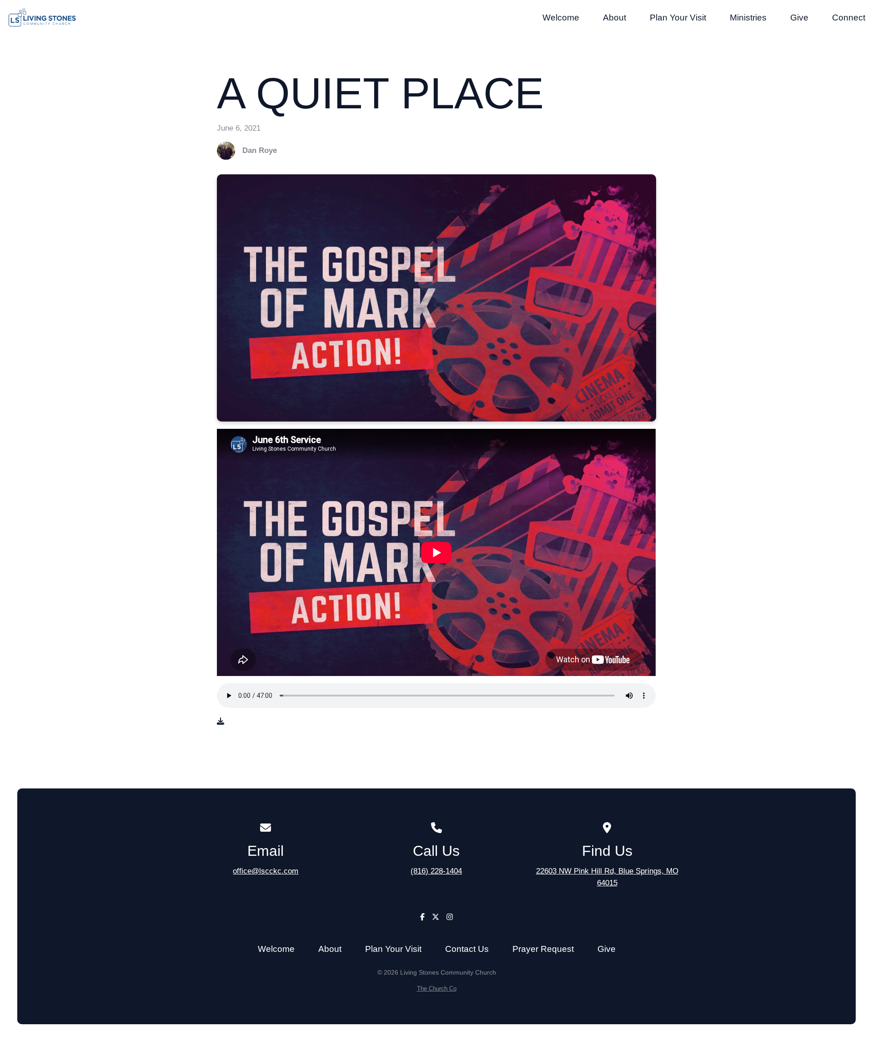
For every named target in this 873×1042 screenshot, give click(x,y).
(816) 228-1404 (436, 870)
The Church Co (437, 988)
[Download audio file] (220, 721)
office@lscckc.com (265, 870)
